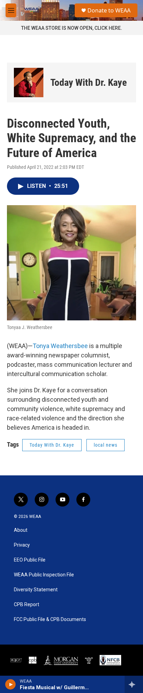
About (20, 530)
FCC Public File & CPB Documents (50, 619)
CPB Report (26, 604)
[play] (10, 684)
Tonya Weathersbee (61, 345)
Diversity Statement (36, 589)
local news (105, 445)
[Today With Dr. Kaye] (28, 82)
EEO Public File (29, 560)
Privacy (22, 545)
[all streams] (134, 684)
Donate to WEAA (109, 10)
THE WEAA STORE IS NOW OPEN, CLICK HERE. (71, 28)
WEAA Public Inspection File (44, 574)
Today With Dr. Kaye (88, 82)
